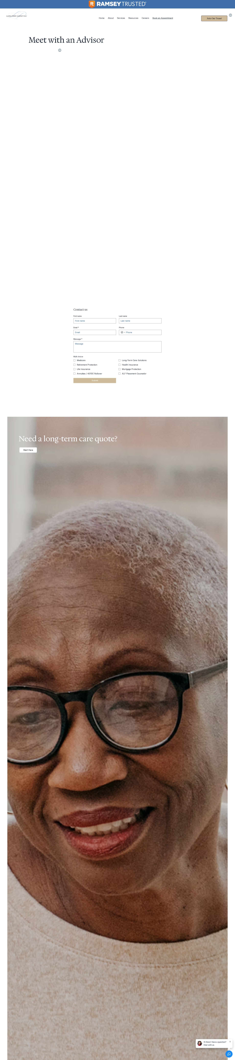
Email (76, 327)
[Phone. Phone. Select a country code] (123, 332)
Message (77, 339)
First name (77, 316)
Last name (123, 316)
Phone (121, 327)
